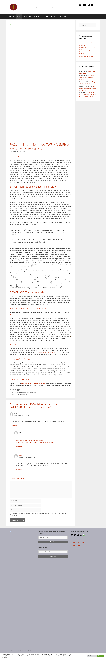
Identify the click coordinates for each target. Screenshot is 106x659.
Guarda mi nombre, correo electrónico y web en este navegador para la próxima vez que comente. (39, 514)
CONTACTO (63, 16)
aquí (11, 314)
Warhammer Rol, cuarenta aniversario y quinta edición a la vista (87, 94)
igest (20, 455)
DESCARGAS (27, 16)
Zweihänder (17, 389)
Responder (15, 425)
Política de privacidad (77, 542)
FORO (46, 16)
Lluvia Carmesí (84, 45)
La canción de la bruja (86, 56)
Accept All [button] (100, 655)
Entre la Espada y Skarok (87, 47)
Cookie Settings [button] (92, 655)
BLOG (18, 16)
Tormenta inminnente (86, 43)
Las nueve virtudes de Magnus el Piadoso (86, 77)
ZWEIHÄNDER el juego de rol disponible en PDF (23, 392)
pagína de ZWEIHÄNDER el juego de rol (33, 383)
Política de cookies (76, 545)
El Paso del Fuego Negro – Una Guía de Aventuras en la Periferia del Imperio (87, 52)
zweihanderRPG (15, 391)
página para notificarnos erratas (45, 352)
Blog (12, 389)
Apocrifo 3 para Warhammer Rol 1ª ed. (21, 394)
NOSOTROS (54, 16)
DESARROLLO (37, 16)
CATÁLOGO (11, 16)
